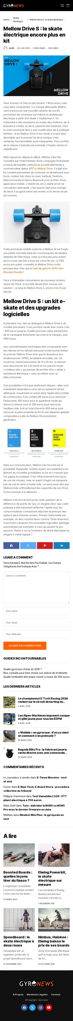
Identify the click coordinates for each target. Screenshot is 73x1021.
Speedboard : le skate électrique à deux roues (18, 941)
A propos (18, 994)
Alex (11, 48)
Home (6, 19)
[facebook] (24, 1007)
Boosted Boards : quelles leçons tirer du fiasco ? (17, 876)
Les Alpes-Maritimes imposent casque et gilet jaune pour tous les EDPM (44, 717)
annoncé (50, 288)
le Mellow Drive (44, 168)
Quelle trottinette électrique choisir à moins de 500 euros (36, 676)
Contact (55, 994)
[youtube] (48, 1007)
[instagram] (40, 1007)
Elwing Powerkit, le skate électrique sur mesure (52, 878)
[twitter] (32, 1007)
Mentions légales (37, 994)
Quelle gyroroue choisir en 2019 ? (22, 669)
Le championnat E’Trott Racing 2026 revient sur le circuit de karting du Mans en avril (43, 702)
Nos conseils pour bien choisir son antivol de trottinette (35, 672)
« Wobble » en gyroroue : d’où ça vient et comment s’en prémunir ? (43, 734)
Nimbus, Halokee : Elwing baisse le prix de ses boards (53, 941)
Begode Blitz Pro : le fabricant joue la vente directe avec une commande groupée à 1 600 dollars (42, 753)
